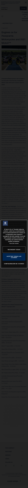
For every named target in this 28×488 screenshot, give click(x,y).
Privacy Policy (12, 243)
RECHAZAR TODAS (14, 249)
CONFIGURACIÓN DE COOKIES (14, 263)
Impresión (17, 243)
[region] (14, 244)
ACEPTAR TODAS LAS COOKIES (14, 257)
